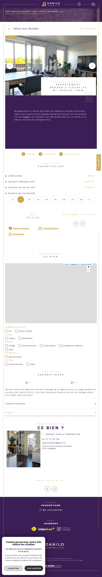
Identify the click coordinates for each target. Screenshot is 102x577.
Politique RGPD (71, 560)
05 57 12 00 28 (50, 439)
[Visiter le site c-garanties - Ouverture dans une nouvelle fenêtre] (63, 529)
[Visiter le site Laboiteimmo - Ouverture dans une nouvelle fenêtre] (51, 569)
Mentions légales (46, 560)
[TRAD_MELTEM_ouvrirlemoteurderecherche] (79, 4)
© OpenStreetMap (85, 264)
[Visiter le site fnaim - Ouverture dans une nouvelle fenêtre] (34, 529)
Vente (34, 11)
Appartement (53, 11)
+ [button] (88, 266)
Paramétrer (13, 568)
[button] (92, 66)
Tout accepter (34, 568)
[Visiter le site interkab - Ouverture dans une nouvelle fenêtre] (46, 529)
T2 (61, 11)
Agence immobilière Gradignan (17, 11)
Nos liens (62, 560)
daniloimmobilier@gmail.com (54, 443)
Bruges (42, 11)
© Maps (74, 264)
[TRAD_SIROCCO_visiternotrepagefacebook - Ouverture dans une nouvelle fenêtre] (47, 489)
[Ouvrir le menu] (93, 4)
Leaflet (66, 264)
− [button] (88, 270)
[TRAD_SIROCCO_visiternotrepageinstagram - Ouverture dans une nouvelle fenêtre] (54, 489)
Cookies (80, 560)
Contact (98, 162)
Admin (56, 560)
